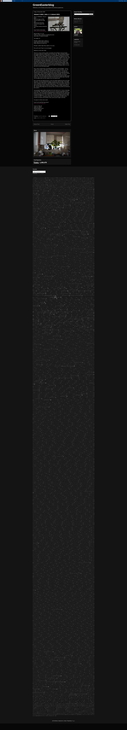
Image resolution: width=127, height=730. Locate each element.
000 (46, 177)
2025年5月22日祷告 (80, 187)
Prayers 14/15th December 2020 (77, 431)
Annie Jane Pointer (58, 198)
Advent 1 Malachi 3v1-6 (67, 192)
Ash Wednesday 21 (67, 200)
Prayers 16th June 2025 (63, 449)
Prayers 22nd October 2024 (40, 497)
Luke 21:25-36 (84, 313)
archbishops (77, 198)
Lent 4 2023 (67, 302)
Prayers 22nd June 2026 (58, 495)
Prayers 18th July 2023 (89, 461)
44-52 (42, 189)
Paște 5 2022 (86, 375)
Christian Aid (76, 44)
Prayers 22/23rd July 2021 (50, 491)
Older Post (67, 124)
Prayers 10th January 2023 (54, 407)
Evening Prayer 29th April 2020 (57, 242)
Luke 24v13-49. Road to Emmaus (83, 314)
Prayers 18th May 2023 (53, 463)
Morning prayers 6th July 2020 (88, 357)
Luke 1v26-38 (35, 313)
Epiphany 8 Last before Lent (70, 239)
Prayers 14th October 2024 (79, 437)
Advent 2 (34, 193)
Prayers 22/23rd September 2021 (70, 491)
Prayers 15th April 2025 (50, 439)
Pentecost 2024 (48, 390)
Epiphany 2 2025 (56, 233)
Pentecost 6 (53, 397)
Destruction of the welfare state (66, 212)
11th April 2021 (74, 177)
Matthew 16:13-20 (54, 327)
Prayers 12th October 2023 (86, 422)
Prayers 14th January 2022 (90, 433)
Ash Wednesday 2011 (88, 199)
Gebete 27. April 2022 (76, 269)
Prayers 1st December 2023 (79, 473)
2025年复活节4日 (47, 188)
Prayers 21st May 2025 (73, 489)
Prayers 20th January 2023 (83, 480)
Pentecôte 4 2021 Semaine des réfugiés (73, 402)
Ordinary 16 (41, 372)
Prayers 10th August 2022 (68, 404)
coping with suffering (67, 210)
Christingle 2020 (48, 206)
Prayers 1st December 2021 (60, 473)
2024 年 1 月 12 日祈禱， (78, 186)
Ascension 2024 (53, 199)
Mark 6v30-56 (67, 321)
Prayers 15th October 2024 (47, 444)
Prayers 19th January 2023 (64, 468)
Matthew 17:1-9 (36, 328)
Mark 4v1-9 (80, 320)
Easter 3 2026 (50, 223)
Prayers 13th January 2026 (72, 427)
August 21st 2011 (84, 200)
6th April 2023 (58, 189)
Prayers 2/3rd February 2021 (42, 478)
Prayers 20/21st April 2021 (70, 478)
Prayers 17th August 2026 (44, 454)
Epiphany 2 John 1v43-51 (71, 233)
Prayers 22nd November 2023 (80, 496)
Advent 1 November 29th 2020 (88, 192)
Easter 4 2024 (79, 224)
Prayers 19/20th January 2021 (61, 466)
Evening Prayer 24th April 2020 (75, 241)
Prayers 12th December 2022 (74, 419)
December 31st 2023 (36, 212)
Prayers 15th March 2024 (51, 443)
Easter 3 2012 (68, 222)
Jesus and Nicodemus (71, 282)
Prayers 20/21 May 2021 (61, 478)
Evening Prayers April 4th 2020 (72, 246)
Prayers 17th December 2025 (64, 454)
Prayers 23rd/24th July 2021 (37, 504)
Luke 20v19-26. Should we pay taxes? (75, 313)
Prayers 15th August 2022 (59, 439)
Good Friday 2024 (43, 271)
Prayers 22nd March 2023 (80, 491)
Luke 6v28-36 (50, 316)
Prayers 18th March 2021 (89, 462)
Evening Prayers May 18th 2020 (69, 259)
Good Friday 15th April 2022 (75, 270)
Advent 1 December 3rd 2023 (48, 192)
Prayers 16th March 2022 (89, 449)
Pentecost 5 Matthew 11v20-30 (44, 397)
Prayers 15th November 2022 (78, 443)
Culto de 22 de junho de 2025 (52, 211)
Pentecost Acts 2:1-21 (43, 402)
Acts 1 (72, 189)
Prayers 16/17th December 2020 (58, 445)
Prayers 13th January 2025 (62, 427)
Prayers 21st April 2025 (40, 486)
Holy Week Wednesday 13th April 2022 (76, 277)
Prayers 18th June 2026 (80, 462)
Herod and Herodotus (42, 275)
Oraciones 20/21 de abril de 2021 (41, 367)
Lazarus (35, 297)
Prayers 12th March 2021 (82, 421)
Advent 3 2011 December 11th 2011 (60, 194)
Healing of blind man (60, 274)
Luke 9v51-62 (68, 316)
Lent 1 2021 (64, 297)
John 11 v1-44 (68, 287)
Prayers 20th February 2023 (63, 480)
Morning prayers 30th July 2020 (63, 354)
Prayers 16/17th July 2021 (68, 445)
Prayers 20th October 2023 (44, 484)
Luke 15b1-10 (86, 310)
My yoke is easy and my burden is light (58, 363)
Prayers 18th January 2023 (72, 461)
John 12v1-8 (79, 287)
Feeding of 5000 (65, 266)
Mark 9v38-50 (67, 322)
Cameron (44, 205)
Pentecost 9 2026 (86, 401)
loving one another (56, 308)
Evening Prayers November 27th (51, 264)
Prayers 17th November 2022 (60, 457)
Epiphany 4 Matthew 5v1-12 (59, 236)
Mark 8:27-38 (89, 321)
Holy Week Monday (48, 276)
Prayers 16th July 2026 (37, 449)
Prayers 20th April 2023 (36, 479)
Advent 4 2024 (78, 195)
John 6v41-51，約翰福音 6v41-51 (67, 292)
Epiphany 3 (85, 234)
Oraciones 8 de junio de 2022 (51, 367)
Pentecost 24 (84, 392)
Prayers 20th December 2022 (84, 479)
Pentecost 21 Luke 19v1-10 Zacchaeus (46, 391)
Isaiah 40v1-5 (63, 281)
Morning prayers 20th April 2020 (38, 345)
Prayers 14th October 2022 (69, 437)
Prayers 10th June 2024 (58, 408)
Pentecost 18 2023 (52, 386)
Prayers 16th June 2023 (54, 449)
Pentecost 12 (39, 380)
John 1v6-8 (52, 289)
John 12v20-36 (35, 288)
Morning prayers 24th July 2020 (38, 349)
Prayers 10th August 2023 (77, 404)
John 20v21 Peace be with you (82, 289)
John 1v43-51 (47, 289)
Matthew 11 (57, 325)
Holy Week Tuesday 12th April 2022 (45, 277)
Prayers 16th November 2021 (71, 450)
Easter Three (81, 229)
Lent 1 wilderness (49, 298)
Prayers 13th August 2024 (85, 425)
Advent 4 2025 (83, 195)
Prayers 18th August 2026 (74, 460)
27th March (72, 188)
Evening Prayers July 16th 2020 (71, 251)
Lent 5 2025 (84, 303)
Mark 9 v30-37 (55, 322)
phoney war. (52, 403)
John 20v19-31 (73, 289)
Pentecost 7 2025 (78, 398)
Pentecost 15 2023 (38, 384)
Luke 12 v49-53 (70, 309)
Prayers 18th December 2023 (84, 460)
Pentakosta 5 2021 (43, 378)
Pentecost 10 (68, 378)
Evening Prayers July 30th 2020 (60, 253)
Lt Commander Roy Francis (81, 308)
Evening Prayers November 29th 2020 (63, 264)
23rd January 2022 (60, 188)
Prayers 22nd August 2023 (56, 492)
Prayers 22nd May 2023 (85, 495)
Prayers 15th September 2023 (78, 444)
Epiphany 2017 (35, 234)
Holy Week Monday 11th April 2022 (59, 276)
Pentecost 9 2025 (79, 401)
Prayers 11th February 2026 (38, 414)
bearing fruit (81, 201)
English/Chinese (77, 230)
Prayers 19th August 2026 (55, 467)
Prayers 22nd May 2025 (41, 496)
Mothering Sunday (78, 362)
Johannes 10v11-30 (81, 286)
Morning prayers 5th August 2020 (44, 357)
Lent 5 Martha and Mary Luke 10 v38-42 (45, 304)
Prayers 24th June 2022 (36, 508)
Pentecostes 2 (50, 402)
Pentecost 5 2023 (90, 396)
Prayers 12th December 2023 (84, 419)
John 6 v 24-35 (37, 292)
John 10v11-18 (55, 287)
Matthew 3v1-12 (35, 332)
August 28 (35, 201)
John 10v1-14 (45, 287)
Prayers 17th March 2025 (68, 456)
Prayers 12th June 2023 (64, 421)
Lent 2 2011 (59, 298)
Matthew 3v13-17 (41, 332)
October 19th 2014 (44, 366)
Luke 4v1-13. (85, 315)
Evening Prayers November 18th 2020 (60, 263)
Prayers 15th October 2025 (57, 444)
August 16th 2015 (78, 200)
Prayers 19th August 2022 (37, 467)
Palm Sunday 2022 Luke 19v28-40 (72, 373)
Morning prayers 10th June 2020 (85, 337)
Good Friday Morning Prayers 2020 (80, 271)
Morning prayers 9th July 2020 (67, 360)
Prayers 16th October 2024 (49, 451)
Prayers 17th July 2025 (58, 455)
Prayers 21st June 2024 (56, 489)
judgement (78, 293)
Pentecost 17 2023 (73, 385)
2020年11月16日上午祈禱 (40, 181)
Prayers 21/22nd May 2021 (55, 485)
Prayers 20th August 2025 (55, 479)
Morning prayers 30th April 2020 (52, 354)
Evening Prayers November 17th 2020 (47, 263)
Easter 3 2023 (39, 223)
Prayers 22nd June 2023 (50, 495)
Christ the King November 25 (75, 205)
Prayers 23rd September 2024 (78, 503)
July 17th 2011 (89, 293)
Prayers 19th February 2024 (44, 468)
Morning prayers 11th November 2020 (59, 338)
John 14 (46, 288)
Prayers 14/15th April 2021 (67, 431)
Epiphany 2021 (53, 234)
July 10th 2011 (84, 293)
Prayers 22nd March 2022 (68, 495)
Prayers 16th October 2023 (40, 451)
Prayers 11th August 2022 (41, 413)
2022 (52, 186)
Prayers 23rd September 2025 (88, 503)
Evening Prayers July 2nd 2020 (49, 253)
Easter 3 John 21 (56, 223)
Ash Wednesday (73, 199)
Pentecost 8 (47, 399)
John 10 (89, 286)
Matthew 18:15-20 (49, 328)
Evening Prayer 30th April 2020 (78, 242)
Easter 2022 (48, 222)
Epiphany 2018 (41, 234)
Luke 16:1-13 (48, 311)
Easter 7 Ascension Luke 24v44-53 (65, 228)
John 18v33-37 (87, 288)
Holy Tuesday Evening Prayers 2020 (61, 275)
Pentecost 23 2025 (66, 392)
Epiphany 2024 (73, 234)
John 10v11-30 (61, 287)
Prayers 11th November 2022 (81, 415)
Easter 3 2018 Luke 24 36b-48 (76, 222)
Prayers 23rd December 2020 (89, 498)
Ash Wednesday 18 (81, 199)
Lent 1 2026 (79, 297)
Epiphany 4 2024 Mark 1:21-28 (78, 235)
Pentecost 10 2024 (83, 378)
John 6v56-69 (81, 292)
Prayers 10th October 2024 (75, 410)
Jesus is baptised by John (38, 286)
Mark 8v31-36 (44, 322)
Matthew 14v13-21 (86, 326)
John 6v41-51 (59, 292)
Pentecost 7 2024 (71, 398)
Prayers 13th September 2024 (45, 431)
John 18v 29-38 (80, 288)
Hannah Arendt (35, 274)
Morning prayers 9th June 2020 (78, 360)
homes (85, 277)
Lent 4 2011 (62, 302)
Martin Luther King (91, 322)
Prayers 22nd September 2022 (50, 497)
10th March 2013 (68, 177)
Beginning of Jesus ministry (89, 201)
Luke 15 (81, 310)
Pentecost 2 (71, 387)
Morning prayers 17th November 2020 (41, 343)
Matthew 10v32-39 (36, 325)
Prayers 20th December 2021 (74, 479)
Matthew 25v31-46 (77, 331)
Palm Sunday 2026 (46, 374)
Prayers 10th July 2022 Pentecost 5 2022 (65, 407)
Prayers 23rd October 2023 (48, 503)
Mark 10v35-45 (91, 317)
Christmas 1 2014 (67, 206)
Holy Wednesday (70, 275)
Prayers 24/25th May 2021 (67, 504)
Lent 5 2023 (74, 303)
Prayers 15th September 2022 (67, 444)
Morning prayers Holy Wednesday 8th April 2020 (65, 361)
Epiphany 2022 (60, 234)
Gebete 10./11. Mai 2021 (80, 268)
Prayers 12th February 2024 (43, 420)
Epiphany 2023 (67, 234)
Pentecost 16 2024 (90, 384)
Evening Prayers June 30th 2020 (57, 257)
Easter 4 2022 (68, 224)
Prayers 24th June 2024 (45, 508)
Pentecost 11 (42, 379)
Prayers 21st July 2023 (39, 489)
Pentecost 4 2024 (42, 396)
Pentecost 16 (51, 384)
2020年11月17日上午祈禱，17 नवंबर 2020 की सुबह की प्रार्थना (67, 181)
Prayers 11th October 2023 (59, 416)
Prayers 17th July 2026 (66, 455)
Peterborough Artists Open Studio (38, 403)
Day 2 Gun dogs (72, 211)
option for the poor (78, 366)
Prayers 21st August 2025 (76, 486)
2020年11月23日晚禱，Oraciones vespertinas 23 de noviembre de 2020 (77, 182)
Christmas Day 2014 (77, 207)
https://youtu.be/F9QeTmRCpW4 (40, 31)
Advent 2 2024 (51, 193)
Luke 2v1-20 (36, 315)
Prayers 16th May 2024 (61, 450)
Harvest (40, 274)
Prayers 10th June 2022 (49, 408)
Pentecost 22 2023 (80, 391)
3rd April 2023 (83, 188)
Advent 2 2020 (39, 193)
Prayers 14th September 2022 (37, 438)
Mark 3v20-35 (64, 320)
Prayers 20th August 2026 (64, 479)
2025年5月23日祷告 (88, 187)
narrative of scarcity (72, 363)
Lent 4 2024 (72, 302)
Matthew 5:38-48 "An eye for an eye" (77, 332)
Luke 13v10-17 (51, 310)
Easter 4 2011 (40, 224)
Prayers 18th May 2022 (45, 463)
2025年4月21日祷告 (51, 187)
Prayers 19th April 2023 (89, 466)
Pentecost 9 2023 (72, 401)
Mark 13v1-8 (85, 319)
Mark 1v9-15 (46, 320)
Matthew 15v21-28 (47, 327)
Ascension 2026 (66, 199)
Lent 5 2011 (63, 303)
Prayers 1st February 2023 (37, 474)
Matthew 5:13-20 (67, 332)
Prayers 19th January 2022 (54, 468)
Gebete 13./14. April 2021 (37, 269)
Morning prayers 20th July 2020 (49, 345)
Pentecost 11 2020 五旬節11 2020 (51, 379)
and (37, 198)
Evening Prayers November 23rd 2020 (87, 263)
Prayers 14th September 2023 (48, 438)
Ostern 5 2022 (71, 372)
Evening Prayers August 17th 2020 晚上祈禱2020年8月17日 (64, 247)
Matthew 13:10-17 (87, 325)
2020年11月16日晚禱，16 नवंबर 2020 (51, 181)
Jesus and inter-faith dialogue (62, 282)
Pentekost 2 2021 (90, 402)
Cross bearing (73, 210)
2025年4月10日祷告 (44, 187)
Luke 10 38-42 (44, 309)
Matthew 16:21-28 (76, 327)
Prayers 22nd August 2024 (66, 492)
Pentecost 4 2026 (49, 396)
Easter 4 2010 (35, 224)
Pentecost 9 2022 (65, 401)
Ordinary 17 (46, 372)
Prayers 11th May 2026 (71, 415)
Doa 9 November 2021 (78, 217)
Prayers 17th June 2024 (75, 455)
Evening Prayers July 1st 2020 (42, 252)
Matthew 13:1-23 (81, 325)
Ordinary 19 (51, 372)
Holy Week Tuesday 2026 (56, 277)
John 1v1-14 (92, 288)
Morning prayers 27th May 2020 (50, 351)
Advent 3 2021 (85, 194)
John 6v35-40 (53, 292)
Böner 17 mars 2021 (47, 204)
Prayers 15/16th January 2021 (40, 439)
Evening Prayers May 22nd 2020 (52, 260)
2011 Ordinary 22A (53, 180)
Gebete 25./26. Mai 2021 (68, 269)
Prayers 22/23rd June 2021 (59, 491)
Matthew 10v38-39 (43, 325)
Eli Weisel (47, 230)
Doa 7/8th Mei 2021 (64, 217)
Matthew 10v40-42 (50, 325)
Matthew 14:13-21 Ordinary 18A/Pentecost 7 (67, 326)
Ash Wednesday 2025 (51, 200)
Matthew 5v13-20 (39, 333)
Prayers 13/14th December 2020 (38, 425)
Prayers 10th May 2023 (58, 409)
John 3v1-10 (64, 290)
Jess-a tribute (39, 282)
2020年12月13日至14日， (41, 183)
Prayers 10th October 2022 (55, 410)
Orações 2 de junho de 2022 (79, 369)
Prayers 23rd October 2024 (58, 503)
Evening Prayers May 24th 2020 (63, 260)
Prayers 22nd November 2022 (70, 496)
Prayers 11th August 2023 (50, 413)
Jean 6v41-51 (88, 281)
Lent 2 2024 (89, 298)
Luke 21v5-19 (41, 314)
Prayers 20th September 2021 (54, 484)
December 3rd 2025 (44, 212)
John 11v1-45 (73, 287)
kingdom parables (41, 295)
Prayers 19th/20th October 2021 (76, 472)
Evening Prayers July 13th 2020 (49, 251)
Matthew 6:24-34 (53, 333)
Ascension (91, 198)
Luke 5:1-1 (34, 316)
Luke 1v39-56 (47, 313)
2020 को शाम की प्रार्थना (63, 180)
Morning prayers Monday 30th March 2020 (81, 361)
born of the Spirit (54, 204)
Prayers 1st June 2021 (69, 474)
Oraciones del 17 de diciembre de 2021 (43, 368)
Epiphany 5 (76, 236)
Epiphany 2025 (79, 234)
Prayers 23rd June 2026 (71, 501)
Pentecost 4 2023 (35, 396)
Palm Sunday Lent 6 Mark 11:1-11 (56, 374)
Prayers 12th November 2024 (56, 422)
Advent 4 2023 (72, 195)
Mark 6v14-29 (62, 321)
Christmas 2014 (35, 207)
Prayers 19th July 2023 (81, 468)
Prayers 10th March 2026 (41, 409)
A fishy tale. (63, 189)
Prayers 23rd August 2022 (61, 498)
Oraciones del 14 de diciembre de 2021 (64, 367)
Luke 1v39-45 (40, 313)
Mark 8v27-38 (38, 322)
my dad (49, 363)
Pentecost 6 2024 (77, 397)
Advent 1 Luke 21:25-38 (58, 192)
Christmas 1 (61, 206)
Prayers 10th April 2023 (59, 404)
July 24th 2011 (39, 294)
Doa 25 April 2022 (40, 216)
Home (52, 124)
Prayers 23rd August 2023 (71, 498)
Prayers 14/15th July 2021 (37, 432)
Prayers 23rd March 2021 (80, 501)
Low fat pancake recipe (71, 308)
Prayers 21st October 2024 (70, 490)
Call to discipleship (78, 204)
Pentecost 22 (67, 391)
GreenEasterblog (43, 4)
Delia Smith (50, 212)
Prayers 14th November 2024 (48, 437)
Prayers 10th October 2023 (65, 410)
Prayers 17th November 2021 (50, 457)
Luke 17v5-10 (68, 311)
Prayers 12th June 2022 (56, 421)
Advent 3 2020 (79, 194)
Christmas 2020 (47, 207)
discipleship (74, 212)
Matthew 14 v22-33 (55, 326)
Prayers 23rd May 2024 (61, 502)
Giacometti (51, 270)
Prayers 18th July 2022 (81, 461)
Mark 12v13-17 (65, 319)
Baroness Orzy (68, 201)
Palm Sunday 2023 (82, 373)
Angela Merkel (48, 198)
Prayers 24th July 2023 (81, 507)
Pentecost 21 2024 (90, 390)
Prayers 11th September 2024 (89, 416)
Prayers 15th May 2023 (60, 443)
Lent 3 (77, 299)
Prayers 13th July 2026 (36, 428)
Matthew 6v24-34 (59, 333)
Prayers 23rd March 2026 (36, 502)
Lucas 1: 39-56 (88, 308)
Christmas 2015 (41, 207)
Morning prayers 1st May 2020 (68, 344)
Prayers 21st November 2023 (40, 490)
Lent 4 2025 (77, 302)
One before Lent (58, 366)
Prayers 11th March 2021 (37, 415)
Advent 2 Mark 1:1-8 (77, 193)
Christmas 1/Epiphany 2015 (89, 206)
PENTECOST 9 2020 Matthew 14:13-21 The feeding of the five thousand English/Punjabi (47, 401)
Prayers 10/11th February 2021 (40, 404)
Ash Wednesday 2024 (42, 200)
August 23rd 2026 (91, 200)
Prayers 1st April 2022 (86, 472)
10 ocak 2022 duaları (61, 177)
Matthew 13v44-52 (47, 326)
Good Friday (68, 270)
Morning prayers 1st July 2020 (46, 344)
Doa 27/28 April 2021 (47, 216)
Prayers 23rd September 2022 (67, 503)
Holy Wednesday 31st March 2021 (79, 275)
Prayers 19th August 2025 (46, 467)
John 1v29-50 (41, 289)
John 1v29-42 (36, 289)
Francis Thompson (64, 268)
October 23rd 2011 (51, 366)
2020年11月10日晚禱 (70, 180)
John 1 (44, 117)
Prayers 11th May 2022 (54, 415)
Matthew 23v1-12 (35, 331)
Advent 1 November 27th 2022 (77, 192)
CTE (36, 211)
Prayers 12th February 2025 (53, 420)
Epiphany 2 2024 (49, 233)
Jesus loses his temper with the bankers (49, 286)
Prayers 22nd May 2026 (50, 496)
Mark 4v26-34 (86, 320)
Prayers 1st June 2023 (86, 474)
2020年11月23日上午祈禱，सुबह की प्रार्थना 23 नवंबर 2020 (56, 182)
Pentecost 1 (62, 378)
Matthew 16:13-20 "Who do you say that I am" (65, 327)
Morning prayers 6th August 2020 (77, 357)
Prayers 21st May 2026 (82, 489)
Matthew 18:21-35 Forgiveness (58, 328)
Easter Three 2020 (87, 229)
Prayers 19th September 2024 (54, 472)
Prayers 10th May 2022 (50, 409)
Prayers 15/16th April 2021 (70, 438)
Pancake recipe (35, 375)
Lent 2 (55, 298)
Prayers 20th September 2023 (75, 484)
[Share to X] (54, 116)
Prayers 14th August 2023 (83, 432)
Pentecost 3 (84, 393)
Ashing (72, 200)
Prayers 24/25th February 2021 (47, 504)
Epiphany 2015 (90, 233)
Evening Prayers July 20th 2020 (53, 252)
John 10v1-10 (38, 287)
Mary (39, 323)
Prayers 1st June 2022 (77, 474)
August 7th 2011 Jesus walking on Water (44, 201)
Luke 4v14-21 (90, 315)
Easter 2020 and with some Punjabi (39, 222)
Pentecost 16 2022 (76, 384)
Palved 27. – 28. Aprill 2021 (83, 374)
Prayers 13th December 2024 (64, 426)
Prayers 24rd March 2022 (77, 504)
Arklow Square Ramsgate (84, 198)
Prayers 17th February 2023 (84, 454)
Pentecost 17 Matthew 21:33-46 (89, 385)
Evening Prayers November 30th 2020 (77, 264)
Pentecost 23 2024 (59, 392)
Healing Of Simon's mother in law (70, 274)
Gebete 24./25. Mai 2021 (51, 269)
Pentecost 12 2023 (65, 380)
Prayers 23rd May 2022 (45, 502)
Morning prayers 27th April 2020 (77, 350)
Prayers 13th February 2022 (74, 426)
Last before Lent (66, 295)
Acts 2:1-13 (80, 189)
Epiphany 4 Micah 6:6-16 (69, 236)
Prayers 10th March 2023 (85, 408)
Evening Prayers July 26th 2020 (87, 252)
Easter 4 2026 (91, 224)
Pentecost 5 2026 (35, 397)
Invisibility (36, 281)
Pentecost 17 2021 (59, 385)
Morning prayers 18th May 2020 (71, 343)
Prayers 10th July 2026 (40, 408)
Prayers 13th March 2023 (82, 428)
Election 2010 (42, 230)
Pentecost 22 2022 (73, 391)
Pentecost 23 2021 (45, 392)
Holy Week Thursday (87, 276)
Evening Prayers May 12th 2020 (85, 258)
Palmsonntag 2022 (74, 374)
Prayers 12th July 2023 (39, 421)
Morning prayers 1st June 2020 (57, 344)
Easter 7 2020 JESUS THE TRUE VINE (52, 228)
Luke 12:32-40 (82, 309)
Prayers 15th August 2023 (69, 439)
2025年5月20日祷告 (66, 187)
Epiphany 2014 (84, 233)
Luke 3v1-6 (57, 315)
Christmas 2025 (53, 207)
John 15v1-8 (63, 288)
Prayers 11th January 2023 (48, 414)
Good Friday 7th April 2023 (58, 271)
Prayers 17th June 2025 (83, 455)
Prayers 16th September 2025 (89, 451)
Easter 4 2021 (62, 224)
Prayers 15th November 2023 (88, 443)
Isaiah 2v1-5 (58, 281)
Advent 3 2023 (39, 117)
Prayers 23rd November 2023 (38, 503)
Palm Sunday (90, 372)
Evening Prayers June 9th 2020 (52, 258)
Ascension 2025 (59, 199)
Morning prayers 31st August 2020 (38, 355)
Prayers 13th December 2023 (54, 426)
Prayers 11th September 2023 (79, 416)
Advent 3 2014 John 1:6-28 (71, 194)
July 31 (44, 294)
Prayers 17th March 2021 (39, 456)
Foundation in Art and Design (55, 268)
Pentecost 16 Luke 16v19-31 (44, 385)
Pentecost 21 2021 (68, 390)
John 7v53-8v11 (87, 292)
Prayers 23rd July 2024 (36, 501)
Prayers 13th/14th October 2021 (57, 431)
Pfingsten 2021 (46, 403)
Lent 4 (42, 302)
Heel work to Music (79, 274)
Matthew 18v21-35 (74, 328)
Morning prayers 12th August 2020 (72, 338)
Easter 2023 (53, 222)
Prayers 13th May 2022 (90, 428)
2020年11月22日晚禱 (43, 182)
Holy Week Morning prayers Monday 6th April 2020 (74, 276)
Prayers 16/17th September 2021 (79, 445)
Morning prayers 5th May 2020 (66, 357)
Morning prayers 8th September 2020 (56, 360)
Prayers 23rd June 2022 (45, 501)
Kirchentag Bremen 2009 (50, 295)
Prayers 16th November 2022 (81, 450)
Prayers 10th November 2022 (86, 409)
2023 (72, 186)
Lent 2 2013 (64, 298)
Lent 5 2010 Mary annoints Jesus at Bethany (53, 303)
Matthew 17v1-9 (42, 328)
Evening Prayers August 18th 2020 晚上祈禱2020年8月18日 (84, 247)
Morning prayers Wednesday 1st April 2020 (63, 362)
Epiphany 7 (50, 239)
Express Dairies (91, 265)
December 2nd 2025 (90, 211)
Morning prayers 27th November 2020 (62, 351)
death (77, 211)
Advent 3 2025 (41, 195)
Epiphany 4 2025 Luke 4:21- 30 (89, 235)
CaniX (48, 205)
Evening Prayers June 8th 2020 (41, 258)
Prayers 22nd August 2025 (76, 492)
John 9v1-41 (35, 293)
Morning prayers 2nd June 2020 (41, 354)
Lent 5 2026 (89, 303)
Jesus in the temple (90, 284)
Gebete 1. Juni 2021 (72, 268)
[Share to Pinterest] (56, 116)
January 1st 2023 (69, 281)
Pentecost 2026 (61, 390)
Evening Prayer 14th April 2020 (45, 240)
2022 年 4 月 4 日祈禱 (57, 186)
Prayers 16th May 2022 (45, 450)
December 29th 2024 (82, 211)
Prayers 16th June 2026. (71, 449)
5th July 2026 (53, 189)
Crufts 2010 (79, 210)
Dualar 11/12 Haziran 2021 (61, 218)
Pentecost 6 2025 (83, 397)
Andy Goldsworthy (42, 198)
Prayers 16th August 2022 (89, 445)
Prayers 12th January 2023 (83, 420)
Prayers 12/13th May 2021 (38, 419)
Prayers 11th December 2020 (59, 413)
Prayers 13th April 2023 (67, 425)
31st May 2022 (77, 188)
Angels (53, 198)
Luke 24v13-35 (74, 314)
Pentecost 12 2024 (72, 380)
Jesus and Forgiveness (52, 282)
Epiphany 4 (60, 235)
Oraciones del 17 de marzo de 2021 (55, 368)
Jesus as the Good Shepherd (86, 283)
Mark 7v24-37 (80, 321)
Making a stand (83, 316)
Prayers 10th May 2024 (66, 409)
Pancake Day (90, 374)
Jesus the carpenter (66, 286)
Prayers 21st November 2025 (60, 490)
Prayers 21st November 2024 (50, 490)
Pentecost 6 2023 (70, 397)
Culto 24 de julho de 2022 (42, 211)
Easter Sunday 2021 (45, 229)
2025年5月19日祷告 (58, 187)
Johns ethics (59, 293)
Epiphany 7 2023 (56, 239)
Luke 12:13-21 (76, 309)
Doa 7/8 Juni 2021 (47, 217)
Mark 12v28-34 (71, 319)
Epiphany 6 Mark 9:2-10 (43, 239)
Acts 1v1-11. (76, 189)
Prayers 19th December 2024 (86, 467)
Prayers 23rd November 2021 (79, 502)
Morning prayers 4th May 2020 (82, 356)
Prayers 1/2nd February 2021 (72, 403)
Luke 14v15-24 (64, 310)
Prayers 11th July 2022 (56, 414)
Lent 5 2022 (69, 303)
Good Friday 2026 (50, 271)
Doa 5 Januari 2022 (87, 216)
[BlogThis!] (53, 116)
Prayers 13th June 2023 (53, 428)
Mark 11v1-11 (36, 319)
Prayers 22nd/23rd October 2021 (83, 497)
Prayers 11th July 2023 (64, 414)
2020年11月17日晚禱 (80, 181)
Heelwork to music (86, 274)
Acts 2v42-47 (90, 189)
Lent (52, 297)
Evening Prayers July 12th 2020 (38, 251)
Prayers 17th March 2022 (48, 456)
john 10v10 (50, 287)
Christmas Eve (91, 207)
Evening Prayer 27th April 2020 (85, 241)
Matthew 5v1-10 (86, 332)
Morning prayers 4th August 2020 (46, 356)
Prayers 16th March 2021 (80, 449)
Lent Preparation (59, 305)
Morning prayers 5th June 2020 (55, 357)
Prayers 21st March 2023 (77, 485)
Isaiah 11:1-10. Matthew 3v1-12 (50, 281)
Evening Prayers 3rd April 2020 (40, 246)
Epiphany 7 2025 (62, 239)
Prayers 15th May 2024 (68, 443)
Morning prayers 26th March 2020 (42, 350)
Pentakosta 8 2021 (51, 378)
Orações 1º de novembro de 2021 (68, 369)
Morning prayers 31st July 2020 (50, 355)
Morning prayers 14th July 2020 (67, 339)
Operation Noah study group (68, 366)
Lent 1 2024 (74, 297)
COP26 (53, 210)
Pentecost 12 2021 (58, 380)
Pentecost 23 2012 (38, 392)
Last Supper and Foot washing (75, 295)
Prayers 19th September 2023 (44, 472)
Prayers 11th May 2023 (63, 415)
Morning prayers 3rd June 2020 (85, 355)
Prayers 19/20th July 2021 (71, 466)
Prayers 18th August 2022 (45, 460)
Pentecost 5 (64, 396)
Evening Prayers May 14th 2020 (46, 259)
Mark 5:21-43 (91, 320)
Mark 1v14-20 (90, 319)
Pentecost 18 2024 (59, 386)
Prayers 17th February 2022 (74, 454)
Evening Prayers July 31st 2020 (71, 253)
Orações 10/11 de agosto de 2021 (56, 369)
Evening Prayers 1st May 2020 (80, 245)
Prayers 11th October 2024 (69, 416)
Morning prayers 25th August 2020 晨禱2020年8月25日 (66, 349)
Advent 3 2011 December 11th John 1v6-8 (46, 194)
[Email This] (51, 116)
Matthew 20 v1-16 (87, 328)
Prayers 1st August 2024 (50, 473)
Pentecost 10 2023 (75, 378)
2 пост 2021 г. (38, 180)
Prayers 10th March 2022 (76, 408)
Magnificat (73, 316)
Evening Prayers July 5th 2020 (82, 253)
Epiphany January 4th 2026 (80, 239)
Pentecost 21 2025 (36, 391)
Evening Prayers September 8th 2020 (74, 265)
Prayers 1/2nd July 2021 (82, 403)
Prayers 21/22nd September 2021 (66, 485)
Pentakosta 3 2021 (36, 378)
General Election (38, 270)
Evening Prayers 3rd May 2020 (51, 246)
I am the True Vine (52, 280)
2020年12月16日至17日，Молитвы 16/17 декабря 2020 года (74, 183)
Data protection (60, 211)
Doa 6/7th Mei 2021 (40, 217)
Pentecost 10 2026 (36, 379)
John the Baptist (42, 293)
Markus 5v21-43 (72, 322)
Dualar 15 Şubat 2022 (86, 218)
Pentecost (57, 378)
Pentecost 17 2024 (80, 385)
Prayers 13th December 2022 (43, 426)
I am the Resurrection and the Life (43, 280)
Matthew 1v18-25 (80, 328)
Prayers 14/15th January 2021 (88, 431)
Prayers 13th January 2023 (52, 427)
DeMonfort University (56, 212)
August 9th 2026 (55, 201)
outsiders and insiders (83, 372)
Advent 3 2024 (35, 195)
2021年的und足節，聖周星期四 (45, 186)
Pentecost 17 (52, 385)
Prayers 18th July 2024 (36, 462)
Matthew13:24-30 (72, 333)
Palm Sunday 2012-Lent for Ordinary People (40, 373)
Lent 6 (63, 304)
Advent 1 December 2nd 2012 (37, 192)
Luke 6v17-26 (44, 316)
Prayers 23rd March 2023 (52, 498)
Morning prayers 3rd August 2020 (61, 355)
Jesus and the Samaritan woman (41, 283)
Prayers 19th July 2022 (73, 468)
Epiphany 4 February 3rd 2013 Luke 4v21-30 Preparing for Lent (44, 236)
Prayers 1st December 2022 (69, 473)
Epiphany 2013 (78, 233)
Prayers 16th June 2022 (45, 449)
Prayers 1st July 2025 (53, 474)
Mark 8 (84, 321)
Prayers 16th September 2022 (68, 451)
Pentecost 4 (79, 395)
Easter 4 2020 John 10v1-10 (54, 224)
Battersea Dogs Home (75, 201)
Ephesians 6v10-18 (90, 230)
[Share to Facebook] (55, 116)
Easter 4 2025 (85, 224)
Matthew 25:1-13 (42, 331)
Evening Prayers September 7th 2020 (61, 265)
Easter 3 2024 (44, 223)
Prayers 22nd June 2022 (41, 495)
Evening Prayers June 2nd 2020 (45, 257)
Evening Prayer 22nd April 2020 (53, 241)
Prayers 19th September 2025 (65, 472)
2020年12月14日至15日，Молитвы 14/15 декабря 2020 (55, 183)
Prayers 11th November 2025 (40, 416)
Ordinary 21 (60, 372)
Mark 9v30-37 (60, 322)
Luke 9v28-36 (62, 316)
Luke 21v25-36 (90, 313)
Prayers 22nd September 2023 (61, 497)
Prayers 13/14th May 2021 (59, 425)
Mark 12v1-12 (59, 319)
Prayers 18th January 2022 (63, 461)
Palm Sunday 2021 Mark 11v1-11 (60, 373)
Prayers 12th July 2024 (47, 421)
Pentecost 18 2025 (66, 386)
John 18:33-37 (75, 288)
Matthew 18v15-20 (67, 328)
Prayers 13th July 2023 (89, 427)
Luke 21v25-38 (35, 314)
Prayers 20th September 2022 (64, 484)
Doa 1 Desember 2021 (80, 212)
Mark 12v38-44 (78, 319)
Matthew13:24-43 (79, 333)
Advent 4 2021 (66, 195)
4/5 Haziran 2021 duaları (36, 189)
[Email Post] (49, 116)
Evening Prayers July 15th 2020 (60, 251)
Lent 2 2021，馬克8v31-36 (77, 298)
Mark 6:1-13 (41, 321)
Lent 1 (58, 297)
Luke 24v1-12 (69, 314)
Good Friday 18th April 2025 (85, 270)
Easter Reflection (88, 228)
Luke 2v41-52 (47, 315)
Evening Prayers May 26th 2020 (86, 260)
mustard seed (44, 363)
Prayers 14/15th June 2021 (46, 432)
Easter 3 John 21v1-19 (63, 223)
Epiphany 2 (84, 231)
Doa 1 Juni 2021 (88, 212)
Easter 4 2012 (46, 224)
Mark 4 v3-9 (75, 320)
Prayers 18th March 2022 (36, 463)
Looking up (44, 308)
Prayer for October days (63, 403)
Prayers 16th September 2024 (79, 451)
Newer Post (36, 124)
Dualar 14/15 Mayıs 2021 (78, 218)
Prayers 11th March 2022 (46, 415)
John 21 (90, 289)
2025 (39, 187)
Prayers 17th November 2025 (81, 457)
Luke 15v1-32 (91, 310)
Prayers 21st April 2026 (48, 486)
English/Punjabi (83, 230)
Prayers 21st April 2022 (85, 485)
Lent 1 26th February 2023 (86, 297)
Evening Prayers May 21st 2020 (41, 260)
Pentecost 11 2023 (69, 379)
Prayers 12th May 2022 (90, 421)
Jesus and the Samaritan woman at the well (54, 283)
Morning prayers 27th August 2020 (89, 350)
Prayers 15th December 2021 (88, 439)
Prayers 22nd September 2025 (72, 497)
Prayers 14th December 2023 (60, 433)
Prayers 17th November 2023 (71, 457)
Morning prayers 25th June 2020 (81, 349)
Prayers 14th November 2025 (59, 437)
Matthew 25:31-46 (55, 331)
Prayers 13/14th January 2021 (48, 425)
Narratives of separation (80, 363)
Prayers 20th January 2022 (73, 480)
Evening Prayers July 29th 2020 (38, 253)
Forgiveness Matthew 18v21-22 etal (44, 268)
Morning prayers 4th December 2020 (58, 356)
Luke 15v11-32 (41, 311)
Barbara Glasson (61, 201)
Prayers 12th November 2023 (46, 422)
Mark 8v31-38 (49, 322)
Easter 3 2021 (84, 222)
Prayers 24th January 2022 (62, 507)
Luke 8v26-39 (55, 316)
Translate (42, 173)
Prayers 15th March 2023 (42, 443)
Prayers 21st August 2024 (67, 486)
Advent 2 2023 (45, 193)
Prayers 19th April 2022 (80, 466)
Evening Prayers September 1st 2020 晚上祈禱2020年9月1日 (45, 265)
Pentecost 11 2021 (61, 379)
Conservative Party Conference (46, 210)
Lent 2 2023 (84, 298)
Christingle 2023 (55, 206)
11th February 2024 (81, 177)
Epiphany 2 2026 (62, 233)
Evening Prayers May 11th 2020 (74, 258)
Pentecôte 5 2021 (83, 402)
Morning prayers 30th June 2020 (75, 354)
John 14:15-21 (51, 288)
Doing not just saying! (45, 218)
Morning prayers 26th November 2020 (65, 350)
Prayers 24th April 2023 (85, 504)
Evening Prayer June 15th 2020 (51, 245)
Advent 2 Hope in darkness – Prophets (67, 193)
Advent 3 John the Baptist (48, 195)
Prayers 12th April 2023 (46, 419)
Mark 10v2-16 (84, 317)
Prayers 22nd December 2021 (86, 492)
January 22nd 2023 (76, 281)
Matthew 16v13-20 (83, 327)
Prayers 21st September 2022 (80, 490)
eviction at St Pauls (84, 265)
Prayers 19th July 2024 (89, 468)
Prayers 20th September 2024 (86, 484)
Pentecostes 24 (55, 402)
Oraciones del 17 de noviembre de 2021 (69, 368)
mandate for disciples (90, 316)
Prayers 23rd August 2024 (80, 498)
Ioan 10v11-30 (42, 281)
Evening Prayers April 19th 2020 (62, 246)
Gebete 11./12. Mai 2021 (89, 268)
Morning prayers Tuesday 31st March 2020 (49, 362)
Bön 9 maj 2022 (40, 204)
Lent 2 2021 (69, 298)
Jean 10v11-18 (82, 281)
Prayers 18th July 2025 (44, 462)
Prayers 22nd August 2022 (47, 492)
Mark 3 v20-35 (58, 320)
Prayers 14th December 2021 (40, 433)
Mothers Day (85, 362)
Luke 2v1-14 (92, 314)
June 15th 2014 (54, 294)
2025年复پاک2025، (40, 188)
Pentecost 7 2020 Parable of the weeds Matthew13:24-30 (51, 398)
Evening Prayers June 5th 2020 (80, 257)
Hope (88, 277)
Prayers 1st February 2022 (89, 473)
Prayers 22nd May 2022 (76, 495)
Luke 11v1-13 (64, 309)
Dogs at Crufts (38, 218)
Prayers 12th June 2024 (73, 421)
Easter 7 (43, 228)
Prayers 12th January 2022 (73, 420)
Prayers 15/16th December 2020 (80, 438)
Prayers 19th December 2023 (75, 467)
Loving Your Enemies (63, 308)
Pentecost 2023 (42, 390)
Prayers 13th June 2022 (44, 428)
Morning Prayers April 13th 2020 (41, 361)
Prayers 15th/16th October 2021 (38, 445)
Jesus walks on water (73, 286)
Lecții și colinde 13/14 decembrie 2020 (44, 297)
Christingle (43, 206)
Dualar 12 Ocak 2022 (69, 218)
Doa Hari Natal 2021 (86, 217)
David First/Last (66, 211)
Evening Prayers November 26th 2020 (39, 264)
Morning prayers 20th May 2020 (60, 345)
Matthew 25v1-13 (62, 331)
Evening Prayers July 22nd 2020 (75, 252)
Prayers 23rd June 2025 (62, 501)
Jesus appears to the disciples (74, 283)
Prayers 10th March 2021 (67, 408)
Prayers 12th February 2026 (63, 420)
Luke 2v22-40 (41, 315)
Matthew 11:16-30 (63, 325)
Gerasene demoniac (45, 270)
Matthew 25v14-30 (69, 331)
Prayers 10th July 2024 (85, 407)
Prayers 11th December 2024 (80, 413)
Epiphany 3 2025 (47, 235)
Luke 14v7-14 (76, 310)
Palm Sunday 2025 (39, 374)
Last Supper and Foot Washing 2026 (88, 295)
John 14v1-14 (57, 288)
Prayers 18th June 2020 (53, 462)
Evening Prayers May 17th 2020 (57, 259)
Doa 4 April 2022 (65, 216)
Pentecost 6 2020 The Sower (61, 397)
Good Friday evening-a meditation (69, 271)
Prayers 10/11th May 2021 (50, 404)
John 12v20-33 (91, 287)
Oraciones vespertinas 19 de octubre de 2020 (83, 368)
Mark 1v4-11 (41, 320)
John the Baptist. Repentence (51, 293)
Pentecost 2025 (55, 390)
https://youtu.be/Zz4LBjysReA (39, 103)
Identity (72, 280)
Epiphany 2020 (47, 234)
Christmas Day (60, 207)
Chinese (61, 205)
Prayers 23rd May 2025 (70, 502)
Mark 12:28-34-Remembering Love (50, 319)
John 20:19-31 (61, 289)
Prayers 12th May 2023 (37, 422)
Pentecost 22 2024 (87, 391)
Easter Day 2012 (81, 228)
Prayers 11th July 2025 (81, 414)
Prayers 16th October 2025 (59, 451)
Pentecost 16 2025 (36, 385)
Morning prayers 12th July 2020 (83, 338)
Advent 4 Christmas (90, 195)
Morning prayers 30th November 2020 (87, 354)
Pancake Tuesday (41, 375)
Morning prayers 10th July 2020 (74, 337)
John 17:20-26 (69, 288)
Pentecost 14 (42, 382)
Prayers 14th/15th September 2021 (59, 438)
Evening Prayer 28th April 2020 (46, 242)
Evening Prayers (60, 245)
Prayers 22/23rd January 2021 (40, 491)
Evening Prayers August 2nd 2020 (78, 248)
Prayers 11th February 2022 (90, 413)
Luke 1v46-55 (53, 313)
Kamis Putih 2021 (66, 294)
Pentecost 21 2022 (75, 390)
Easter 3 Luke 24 (71, 223)
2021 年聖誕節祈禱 (37, 186)
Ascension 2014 (41, 199)
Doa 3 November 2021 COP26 (57, 216)
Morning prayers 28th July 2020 (86, 351)
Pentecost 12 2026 (87, 380)
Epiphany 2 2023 (42, 233)
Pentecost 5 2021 (77, 396)
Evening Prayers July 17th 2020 (82, 251)
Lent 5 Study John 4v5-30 (56, 304)
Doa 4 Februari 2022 (72, 216)
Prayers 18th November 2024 (81, 463)
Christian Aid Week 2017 (36, 206)
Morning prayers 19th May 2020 (82, 343)
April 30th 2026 (71, 198)
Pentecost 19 (84, 386)
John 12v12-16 (85, 287)
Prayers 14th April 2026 (73, 432)
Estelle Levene (88, 239)
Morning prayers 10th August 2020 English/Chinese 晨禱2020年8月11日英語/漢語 (55, 337)
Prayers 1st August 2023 (42, 473)
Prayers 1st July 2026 (61, 474)
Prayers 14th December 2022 (50, 433)
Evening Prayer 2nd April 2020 (67, 242)
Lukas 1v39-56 (38, 309)
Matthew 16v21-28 (91, 327)
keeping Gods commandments (75, 294)
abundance (68, 189)
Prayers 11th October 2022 (50, 416)
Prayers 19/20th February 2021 (50, 466)
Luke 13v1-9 (45, 310)
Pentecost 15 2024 (45, 384)
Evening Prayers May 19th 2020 (80, 259)
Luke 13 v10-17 (39, 310)
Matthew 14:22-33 (78, 326)
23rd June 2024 (66, 188)
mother (73, 362)
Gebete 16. (44, 269)
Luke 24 (51, 314)
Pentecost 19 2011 (90, 386)
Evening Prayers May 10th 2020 (63, 258)
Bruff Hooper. (72, 204)
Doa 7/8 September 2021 (55, 217)
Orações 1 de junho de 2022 (45, 369)
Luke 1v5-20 (59, 313)
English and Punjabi (68, 230)
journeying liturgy (73, 293)
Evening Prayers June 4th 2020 (69, 257)
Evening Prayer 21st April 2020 (41, 241)
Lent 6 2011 (67, 304)
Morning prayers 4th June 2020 (71, 356)
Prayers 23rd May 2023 (53, 502)
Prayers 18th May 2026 (61, 463)
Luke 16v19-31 (54, 311)
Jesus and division (45, 282)
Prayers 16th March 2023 (36, 450)
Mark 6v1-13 (57, 321)
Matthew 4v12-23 (55, 332)
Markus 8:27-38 (78, 322)
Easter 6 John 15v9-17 (36, 228)
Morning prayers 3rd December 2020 (73, 355)
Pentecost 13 (37, 381)
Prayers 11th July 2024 (72, 414)
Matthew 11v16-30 (70, 325)
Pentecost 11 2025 (83, 379)
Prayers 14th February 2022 (70, 433)
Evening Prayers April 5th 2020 (83, 246)
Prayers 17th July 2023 (41, 455)
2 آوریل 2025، (44, 180)
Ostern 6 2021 (77, 372)
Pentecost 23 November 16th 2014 (75, 392)
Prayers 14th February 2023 (80, 433)
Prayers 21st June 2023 (48, 489)
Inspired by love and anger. (87, 280)
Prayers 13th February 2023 (84, 426)
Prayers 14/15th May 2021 (56, 432)
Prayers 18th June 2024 (62, 462)
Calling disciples (91, 204)
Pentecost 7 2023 (64, 398)
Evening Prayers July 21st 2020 (64, 252)
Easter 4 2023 (74, 224)
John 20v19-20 (67, 289)
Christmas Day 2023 (84, 207)
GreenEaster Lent (75, 272)
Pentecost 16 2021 (69, 384)
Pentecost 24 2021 (90, 392)
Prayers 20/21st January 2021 (80, 478)
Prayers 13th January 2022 (43, 427)
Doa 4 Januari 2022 (80, 216)
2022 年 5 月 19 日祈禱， (66, 186)
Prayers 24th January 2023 (72, 507)
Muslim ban (39, 363)
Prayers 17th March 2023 (58, 456)
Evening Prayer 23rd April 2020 (64, 241)
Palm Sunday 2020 (51, 373)
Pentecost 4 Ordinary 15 (56, 396)
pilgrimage (56, 403)
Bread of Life (67, 204)
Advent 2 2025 (57, 193)
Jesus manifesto (59, 286)
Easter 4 (91, 223)
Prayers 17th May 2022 (85, 456)
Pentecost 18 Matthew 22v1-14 (75, 386)
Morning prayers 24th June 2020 (51, 349)
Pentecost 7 (39, 398)
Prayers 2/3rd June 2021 (52, 478)
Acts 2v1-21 (85, 189)
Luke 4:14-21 (74, 315)
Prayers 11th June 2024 (89, 414)
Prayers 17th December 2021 (53, 454)
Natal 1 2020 (87, 363)
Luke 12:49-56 (88, 309)
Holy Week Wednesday (65, 277)
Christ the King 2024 (84, 205)
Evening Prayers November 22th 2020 (74, 263)
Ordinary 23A (66, 372)
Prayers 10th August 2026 (87, 404)
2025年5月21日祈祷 (73, 187)
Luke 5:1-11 (39, 316)
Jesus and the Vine (65, 283)
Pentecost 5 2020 (70, 396)
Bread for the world (61, 204)
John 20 (56, 289)
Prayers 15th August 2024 (78, 439)
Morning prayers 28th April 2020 (75, 351)
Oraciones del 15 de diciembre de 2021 (77, 367)
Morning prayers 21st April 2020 (71, 345)
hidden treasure (49, 275)
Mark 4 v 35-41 (69, 320)
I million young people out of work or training (63, 280)
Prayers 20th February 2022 (53, 480)
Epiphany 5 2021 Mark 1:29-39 (84, 236)
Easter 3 (62, 222)
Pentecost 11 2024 (76, 379)
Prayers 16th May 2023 (53, 450)
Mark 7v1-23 (74, 321)
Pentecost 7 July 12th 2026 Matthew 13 (88, 398)
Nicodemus (39, 364)
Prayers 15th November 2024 (37, 444)
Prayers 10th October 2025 (84, 410)
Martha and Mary (84, 322)
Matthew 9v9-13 (66, 333)
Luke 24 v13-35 (57, 314)
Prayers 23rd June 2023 (53, 501)
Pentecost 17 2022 (66, 385)
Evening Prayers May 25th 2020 (74, 260)
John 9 (92, 292)
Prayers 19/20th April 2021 (40, 466)
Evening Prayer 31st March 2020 (89, 242)
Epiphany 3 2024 (40, 235)
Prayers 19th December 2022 (65, 467)
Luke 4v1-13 (80, 315)
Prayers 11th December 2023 (69, 413)
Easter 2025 (58, 222)
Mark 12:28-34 (41, 319)
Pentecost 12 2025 (80, 380)
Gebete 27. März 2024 (84, 269)
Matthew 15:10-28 (39, 327)
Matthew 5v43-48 (46, 333)
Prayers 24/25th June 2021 (58, 504)
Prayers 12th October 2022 (77, 422)
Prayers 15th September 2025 (88, 444)
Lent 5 (43, 303)
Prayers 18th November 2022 (71, 463)
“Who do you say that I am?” (40, 177)
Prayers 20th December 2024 (43, 480)
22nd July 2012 (53, 188)
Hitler (53, 275)
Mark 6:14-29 (46, 321)
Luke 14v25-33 (70, 310)
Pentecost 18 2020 (37, 386)
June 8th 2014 (60, 294)
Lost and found (49, 308)
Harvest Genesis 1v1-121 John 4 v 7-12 (49, 274)
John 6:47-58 (43, 292)
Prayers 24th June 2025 (54, 508)
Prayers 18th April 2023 (36, 460)
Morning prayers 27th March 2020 (39, 351)
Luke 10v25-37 (57, 309)
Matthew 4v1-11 (48, 332)
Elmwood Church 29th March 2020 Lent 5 (56, 230)
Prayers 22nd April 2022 (37, 492)
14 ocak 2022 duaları (88, 177)
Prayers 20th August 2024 (45, 479)
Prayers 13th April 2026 (76, 425)
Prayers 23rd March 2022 (89, 501)
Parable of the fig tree (55, 375)
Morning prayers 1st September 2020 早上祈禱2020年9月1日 (83, 344)
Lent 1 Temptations (42, 298)
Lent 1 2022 (69, 297)
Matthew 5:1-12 (61, 332)
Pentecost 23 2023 (52, 392)
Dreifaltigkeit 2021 (52, 218)
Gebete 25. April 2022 (59, 269)
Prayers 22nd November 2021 (59, 496)
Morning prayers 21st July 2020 (82, 345)
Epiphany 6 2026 (35, 239)
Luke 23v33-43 (46, 314)
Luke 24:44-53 (63, 314)
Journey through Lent (66, 293)
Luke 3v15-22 (62, 315)
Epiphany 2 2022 (35, 233)
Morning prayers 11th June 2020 (48, 338)
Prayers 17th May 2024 (41, 457)
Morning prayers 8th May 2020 (42, 360)
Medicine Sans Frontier (77, 42)
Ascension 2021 (47, 199)
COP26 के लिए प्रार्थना (60, 210)
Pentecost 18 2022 (44, 386)
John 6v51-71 (76, 292)
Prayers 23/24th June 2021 (42, 498)
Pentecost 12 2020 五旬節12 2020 (48, 380)
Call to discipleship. (85, 204)
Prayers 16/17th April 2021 (48, 445)
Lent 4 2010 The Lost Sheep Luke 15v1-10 (52, 302)
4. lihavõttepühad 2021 (89, 188)
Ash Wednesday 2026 (59, 200)
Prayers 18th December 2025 (43, 461)
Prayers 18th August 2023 (55, 460)
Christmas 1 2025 (80, 206)
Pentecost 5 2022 (84, 396)
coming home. (38, 210)
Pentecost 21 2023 (83, 390)
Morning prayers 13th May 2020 (43, 339)
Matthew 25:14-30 (48, 331)
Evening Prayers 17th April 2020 (69, 245)
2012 (58, 180)
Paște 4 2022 (81, 375)
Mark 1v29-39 (35, 320)
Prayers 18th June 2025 (71, 462)
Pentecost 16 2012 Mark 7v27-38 (60, 384)
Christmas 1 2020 (73, 206)
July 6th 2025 (48, 294)
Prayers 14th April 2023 (65, 432)
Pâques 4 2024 (48, 375)
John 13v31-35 (41, 288)
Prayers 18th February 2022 (53, 461)
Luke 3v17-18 (69, 315)
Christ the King (67, 205)
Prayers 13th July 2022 (81, 427)
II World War (80, 280)
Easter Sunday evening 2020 (73, 229)
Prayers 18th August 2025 (65, 460)
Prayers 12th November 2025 (67, 422)
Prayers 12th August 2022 (55, 419)
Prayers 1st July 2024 (45, 474)
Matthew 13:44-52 (40, 326)
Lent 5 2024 (79, 303)
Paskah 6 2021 (68, 375)
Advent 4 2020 (60, 195)
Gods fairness (56, 270)
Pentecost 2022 (35, 390)
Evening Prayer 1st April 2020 (77, 240)
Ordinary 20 (55, 372)
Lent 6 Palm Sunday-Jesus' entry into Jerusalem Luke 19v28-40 (80, 304)
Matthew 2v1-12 (90, 331)
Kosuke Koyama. (59, 295)
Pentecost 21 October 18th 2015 (58, 391)
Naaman (66, 363)
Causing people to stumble (54, 205)
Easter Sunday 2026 (53, 229)
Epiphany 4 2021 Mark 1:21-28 (68, 235)
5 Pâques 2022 (47, 189)
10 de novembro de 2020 (52, 177)
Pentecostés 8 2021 (62, 402)
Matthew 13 (75, 325)
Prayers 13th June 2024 (62, 428)
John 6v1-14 (48, 292)
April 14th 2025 (65, 198)
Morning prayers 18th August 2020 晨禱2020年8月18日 (56, 343)
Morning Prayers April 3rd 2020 (52, 361)
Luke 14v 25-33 (58, 310)
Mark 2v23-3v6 (52, 320)
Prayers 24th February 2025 (52, 507)
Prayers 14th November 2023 (38, 437)
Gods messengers (62, 270)
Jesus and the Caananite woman (81, 282)
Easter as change (75, 228)
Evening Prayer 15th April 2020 (56, 240)
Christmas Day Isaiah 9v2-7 (68, 207)
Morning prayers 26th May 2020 (53, 350)
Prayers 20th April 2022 (89, 478)
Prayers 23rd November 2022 (89, 502)
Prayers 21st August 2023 (58, 486)
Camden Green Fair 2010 (38, 205)
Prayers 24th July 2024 (89, 507)
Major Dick (77, 316)
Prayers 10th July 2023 (77, 407)
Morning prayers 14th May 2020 (78, 339)
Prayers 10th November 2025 (45, 410)
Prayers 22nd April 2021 (90, 491)
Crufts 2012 (84, 210)
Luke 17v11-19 (61, 311)
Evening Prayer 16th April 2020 (67, 240)
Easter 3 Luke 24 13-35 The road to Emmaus (82, 223)
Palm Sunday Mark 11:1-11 (66, 374)
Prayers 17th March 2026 (77, 456)
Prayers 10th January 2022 (43, 407)
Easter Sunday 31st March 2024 (63, 229)
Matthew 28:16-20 (84, 331)
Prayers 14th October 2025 (89, 437)
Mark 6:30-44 (51, 321)
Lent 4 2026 (82, 302)
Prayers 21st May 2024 (65, 489)
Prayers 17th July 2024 (50, 455)
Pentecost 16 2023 (83, 384)
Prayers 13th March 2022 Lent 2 (72, 428)
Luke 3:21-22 (52, 315)
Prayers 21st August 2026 (85, 486)
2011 (48, 180)
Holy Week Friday (41, 276)
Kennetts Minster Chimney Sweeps (86, 294)
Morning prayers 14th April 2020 (55, 339)
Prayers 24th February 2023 (42, 507)
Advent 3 (36, 194)
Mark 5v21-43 (35, 321)
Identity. (76, 280)
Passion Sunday (74, 375)
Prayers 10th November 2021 (76, 409)
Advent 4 (55, 195)
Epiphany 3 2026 (53, 235)
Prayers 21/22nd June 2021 (45, 485)
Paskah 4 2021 (62, 375)
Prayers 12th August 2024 (65, 419)
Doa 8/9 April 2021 (71, 217)
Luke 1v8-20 (65, 313)
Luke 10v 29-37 (50, 309)
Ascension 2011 (35, 199)
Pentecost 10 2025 (90, 378)
